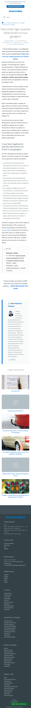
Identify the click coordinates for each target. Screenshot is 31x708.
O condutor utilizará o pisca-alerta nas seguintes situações (15, 453)
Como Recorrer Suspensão (10, 628)
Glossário (6, 548)
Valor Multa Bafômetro (9, 606)
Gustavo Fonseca (9, 40)
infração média (6, 230)
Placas (5, 677)
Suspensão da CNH (8, 620)
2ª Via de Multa (7, 664)
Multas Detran (7, 666)
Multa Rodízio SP (8, 660)
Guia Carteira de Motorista (9, 679)
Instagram (12, 359)
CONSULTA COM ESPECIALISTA (15, 6)
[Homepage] (15, 11)
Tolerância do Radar (8, 655)
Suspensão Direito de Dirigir (10, 622)
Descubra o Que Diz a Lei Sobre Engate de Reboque (15, 431)
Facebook (6, 576)
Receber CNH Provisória (9, 688)
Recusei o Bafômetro (8, 607)
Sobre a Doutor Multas (9, 543)
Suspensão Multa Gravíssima (10, 626)
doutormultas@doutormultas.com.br (17, 565)
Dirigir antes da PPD (8, 690)
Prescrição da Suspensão (9, 629)
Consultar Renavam (8, 683)
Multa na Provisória (8, 650)
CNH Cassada (7, 635)
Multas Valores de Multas (9, 662)
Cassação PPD (7, 633)
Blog (5, 547)
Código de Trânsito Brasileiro (16, 44)
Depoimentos (7, 545)
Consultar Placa (7, 681)
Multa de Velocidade (8, 651)
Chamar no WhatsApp (20, 704)
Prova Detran (7, 693)
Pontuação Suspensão (9, 624)
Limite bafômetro (8, 593)
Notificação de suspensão (9, 631)
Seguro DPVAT (7, 684)
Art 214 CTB (15, 391)
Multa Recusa (7, 604)
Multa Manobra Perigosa (9, 657)
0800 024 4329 (19, 561)
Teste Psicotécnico (8, 692)
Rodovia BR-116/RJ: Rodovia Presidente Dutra (15, 474)
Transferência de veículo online (10, 686)
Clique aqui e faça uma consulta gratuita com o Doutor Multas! (15, 56)
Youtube (6, 578)
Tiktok (5, 580)
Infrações (6, 648)
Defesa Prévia (7, 609)
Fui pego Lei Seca (8, 595)
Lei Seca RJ (6, 600)
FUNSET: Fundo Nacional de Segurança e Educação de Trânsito (15, 496)
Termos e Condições (14, 701)
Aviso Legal (14, 699)
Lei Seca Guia (7, 597)
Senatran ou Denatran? (15, 411)
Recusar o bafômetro (8, 602)
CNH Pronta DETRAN (8, 695)
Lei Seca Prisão (7, 598)
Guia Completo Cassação (9, 637)
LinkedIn (6, 582)
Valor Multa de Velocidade (9, 653)
